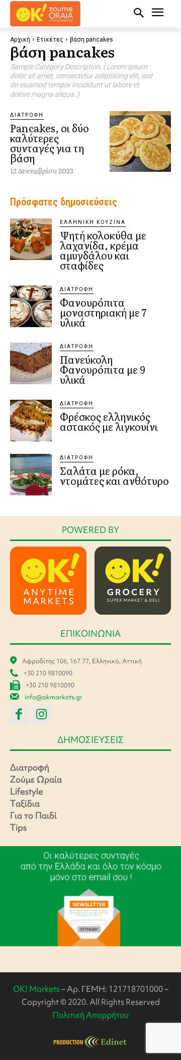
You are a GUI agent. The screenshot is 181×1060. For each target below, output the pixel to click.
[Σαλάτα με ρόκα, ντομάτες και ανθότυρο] (31, 474)
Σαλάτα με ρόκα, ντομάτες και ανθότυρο (114, 475)
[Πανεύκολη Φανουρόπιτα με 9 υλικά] (31, 363)
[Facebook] (19, 714)
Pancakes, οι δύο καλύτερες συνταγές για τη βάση (49, 142)
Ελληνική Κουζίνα (93, 222)
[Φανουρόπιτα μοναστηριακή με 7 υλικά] (31, 306)
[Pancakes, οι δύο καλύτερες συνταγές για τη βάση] (140, 141)
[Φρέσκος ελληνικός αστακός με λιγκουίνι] (31, 420)
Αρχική (20, 39)
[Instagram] (41, 714)
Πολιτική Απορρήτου (90, 1014)
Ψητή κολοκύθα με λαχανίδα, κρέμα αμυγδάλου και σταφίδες (103, 250)
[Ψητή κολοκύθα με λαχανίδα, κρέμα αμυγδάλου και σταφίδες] (31, 239)
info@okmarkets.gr (53, 697)
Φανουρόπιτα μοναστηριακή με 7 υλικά (103, 312)
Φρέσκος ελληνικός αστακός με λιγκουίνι (109, 421)
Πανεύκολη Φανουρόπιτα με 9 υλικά (102, 369)
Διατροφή (27, 115)
